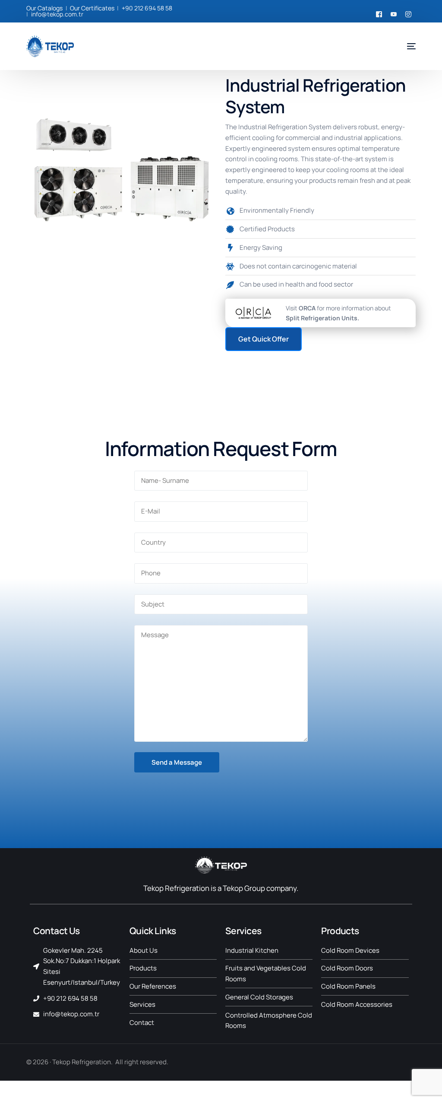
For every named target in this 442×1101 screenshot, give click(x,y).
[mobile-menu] (405, 46)
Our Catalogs (44, 8)
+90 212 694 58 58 (147, 8)
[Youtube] (393, 13)
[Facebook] (379, 13)
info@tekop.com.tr (57, 14)
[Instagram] (408, 13)
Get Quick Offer (263, 339)
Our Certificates (92, 8)
